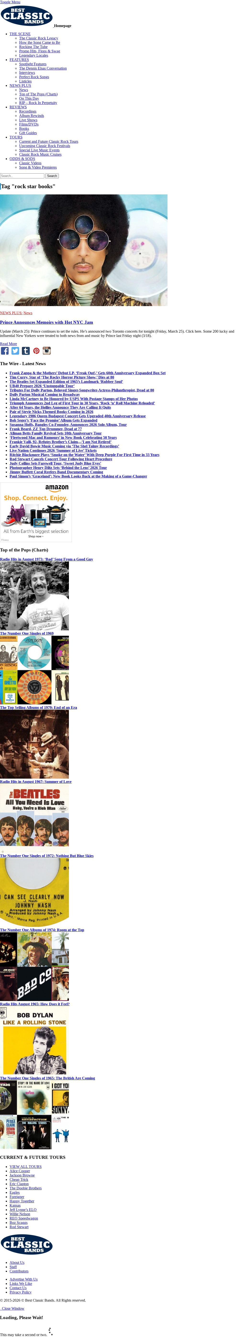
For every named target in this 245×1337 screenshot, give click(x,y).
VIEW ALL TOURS (26, 1167)
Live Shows (28, 120)
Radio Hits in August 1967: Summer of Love (36, 782)
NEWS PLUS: (11, 313)
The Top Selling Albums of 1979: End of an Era (38, 707)
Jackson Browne (22, 1175)
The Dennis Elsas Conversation (43, 68)
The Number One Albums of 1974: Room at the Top (42, 930)
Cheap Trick (19, 1179)
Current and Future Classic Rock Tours (48, 141)
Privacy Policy (21, 1292)
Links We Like (21, 1284)
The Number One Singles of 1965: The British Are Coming (47, 1078)
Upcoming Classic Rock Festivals (44, 146)
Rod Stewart (19, 1227)
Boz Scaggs (19, 1223)
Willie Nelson (20, 1214)
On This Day (29, 98)
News (23, 90)
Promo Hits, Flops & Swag (39, 51)
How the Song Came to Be (39, 42)
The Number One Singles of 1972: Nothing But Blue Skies (47, 856)
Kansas (15, 1205)
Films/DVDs (29, 124)
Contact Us (18, 1288)
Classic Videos (30, 163)
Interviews (27, 73)
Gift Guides (28, 133)
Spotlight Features (32, 64)
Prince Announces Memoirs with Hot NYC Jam (46, 322)
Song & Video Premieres (38, 167)
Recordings (27, 111)
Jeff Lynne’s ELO (23, 1210)
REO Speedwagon (24, 1218)
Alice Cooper (20, 1171)
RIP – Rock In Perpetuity (38, 103)
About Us (17, 1262)
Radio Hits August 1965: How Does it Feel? (35, 1004)
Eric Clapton (19, 1184)
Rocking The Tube (33, 47)
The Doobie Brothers (26, 1188)
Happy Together (22, 1201)
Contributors (19, 1271)
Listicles (25, 81)
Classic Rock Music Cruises (40, 154)
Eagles (15, 1192)
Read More (8, 344)
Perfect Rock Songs (34, 77)
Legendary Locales (33, 55)
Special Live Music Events (39, 150)
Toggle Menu (10, 2)
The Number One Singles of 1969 (27, 633)
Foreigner (17, 1197)
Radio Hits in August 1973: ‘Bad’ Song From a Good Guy (46, 559)
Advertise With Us (24, 1279)
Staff (13, 1267)
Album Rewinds (31, 116)
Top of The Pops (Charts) (38, 94)
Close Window (12, 1308)
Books (24, 129)
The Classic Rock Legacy (38, 38)
